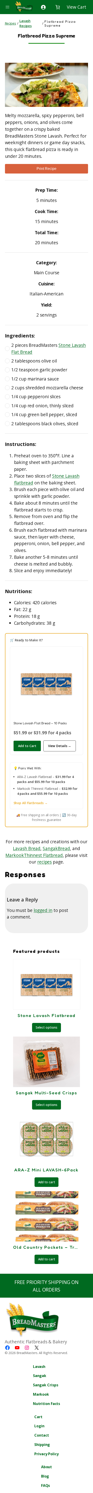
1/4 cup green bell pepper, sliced (44, 414)
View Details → (59, 746)
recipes (44, 862)
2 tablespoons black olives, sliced (44, 423)
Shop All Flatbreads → (31, 803)
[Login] (43, 7)
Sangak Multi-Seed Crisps (46, 1092)
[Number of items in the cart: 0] (70, 7)
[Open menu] (7, 7)
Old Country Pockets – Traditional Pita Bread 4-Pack (46, 1247)
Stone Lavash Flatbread (46, 1015)
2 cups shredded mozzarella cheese (47, 388)
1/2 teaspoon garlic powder (39, 370)
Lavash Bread (26, 848)
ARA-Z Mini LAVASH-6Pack (46, 1170)
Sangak (50, 848)
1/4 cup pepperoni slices (35, 396)
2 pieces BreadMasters (48, 348)
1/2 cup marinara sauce (35, 379)
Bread (64, 848)
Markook (14, 855)
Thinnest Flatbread (43, 855)
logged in (43, 910)
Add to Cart (27, 746)
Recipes (10, 23)
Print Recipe (46, 169)
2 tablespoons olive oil (34, 361)
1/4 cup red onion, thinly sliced (42, 406)
